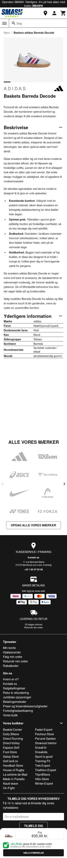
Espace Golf (11, 747)
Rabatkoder (10, 666)
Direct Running (13, 738)
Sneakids (41, 752)
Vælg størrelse (33, 852)
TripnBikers (42, 774)
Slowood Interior (46, 743)
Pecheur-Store (44, 734)
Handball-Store (13, 765)
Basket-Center (12, 729)
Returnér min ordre (15, 661)
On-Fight (9, 788)
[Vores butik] (45, 13)
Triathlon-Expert (45, 770)
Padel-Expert (43, 729)
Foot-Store (10, 752)
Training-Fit (42, 761)
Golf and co (10, 761)
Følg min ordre (12, 657)
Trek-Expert (42, 765)
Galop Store (11, 756)
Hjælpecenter (12, 652)
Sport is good (43, 756)
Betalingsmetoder (14, 701)
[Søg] (13, 23)
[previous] (2, 483)
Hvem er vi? (11, 679)
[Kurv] (63, 13)
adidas (15, 88)
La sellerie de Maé (15, 774)
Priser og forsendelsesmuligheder (25, 706)
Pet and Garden (45, 738)
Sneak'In (41, 747)
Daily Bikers (11, 734)
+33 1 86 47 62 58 (33, 569)
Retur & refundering (16, 692)
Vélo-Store (42, 779)
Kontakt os (33, 557)
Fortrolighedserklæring (18, 710)
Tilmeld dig (33, 826)
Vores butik (10, 715)
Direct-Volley (11, 743)
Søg (19, 23)
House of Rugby (13, 770)
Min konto (9, 648)
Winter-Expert (44, 783)
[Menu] (4, 23)
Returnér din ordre (33, 627)
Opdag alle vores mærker (33, 525)
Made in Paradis (14, 779)
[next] (64, 483)
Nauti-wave (10, 783)
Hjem (7, 32)
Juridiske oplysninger (17, 697)
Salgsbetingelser (14, 688)
